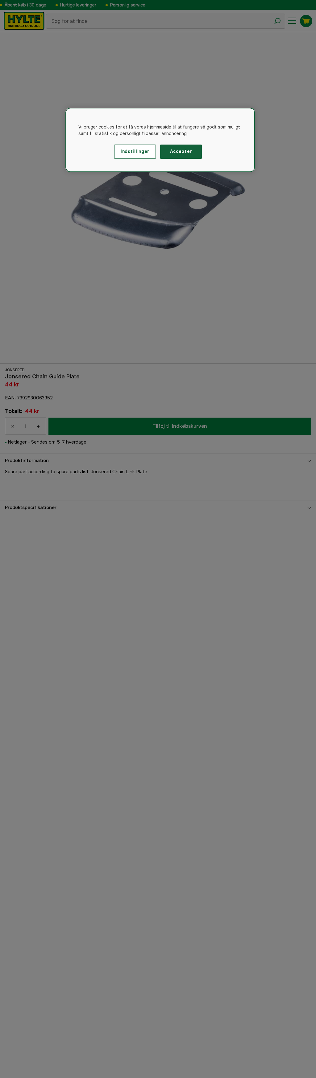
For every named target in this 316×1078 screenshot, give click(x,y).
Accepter (181, 151)
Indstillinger (135, 151)
